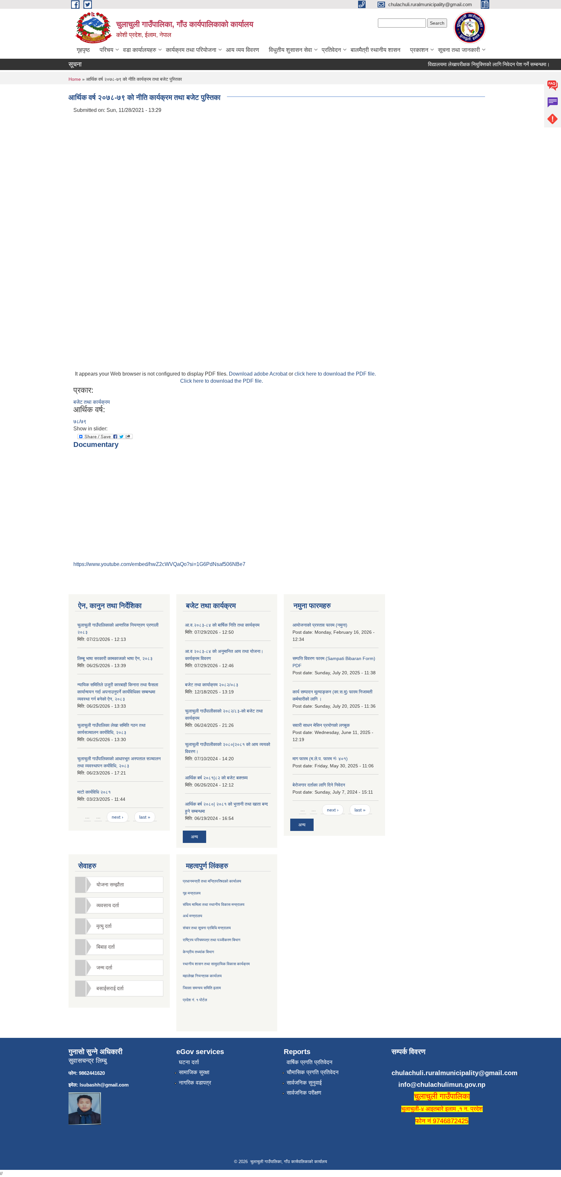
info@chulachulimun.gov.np (441, 1084)
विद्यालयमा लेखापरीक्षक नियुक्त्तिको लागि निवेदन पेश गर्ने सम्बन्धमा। (479, 64)
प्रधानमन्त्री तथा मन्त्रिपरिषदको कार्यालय (212, 881)
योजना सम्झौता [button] (110, 884)
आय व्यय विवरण (242, 50)
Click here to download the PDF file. (221, 381)
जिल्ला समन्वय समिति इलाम (202, 988)
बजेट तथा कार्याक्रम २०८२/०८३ (211, 684)
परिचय (106, 50)
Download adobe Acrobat (259, 374)
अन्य (194, 836)
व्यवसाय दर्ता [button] (107, 905)
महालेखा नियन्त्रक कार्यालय (202, 976)
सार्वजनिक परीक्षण (304, 1093)
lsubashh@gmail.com (104, 1084)
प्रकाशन (419, 50)
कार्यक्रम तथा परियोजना (191, 50)
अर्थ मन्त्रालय (192, 916)
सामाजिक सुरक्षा (194, 1072)
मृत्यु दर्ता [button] (104, 926)
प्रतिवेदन (331, 50)
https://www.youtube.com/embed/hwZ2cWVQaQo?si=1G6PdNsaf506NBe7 (159, 564)
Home (75, 79)
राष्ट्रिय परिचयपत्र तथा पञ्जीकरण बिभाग (211, 940)
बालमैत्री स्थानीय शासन (375, 50)
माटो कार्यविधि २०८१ (94, 792)
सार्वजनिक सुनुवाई (304, 1083)
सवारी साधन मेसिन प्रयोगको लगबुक (321, 725)
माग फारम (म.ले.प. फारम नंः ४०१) (320, 758)
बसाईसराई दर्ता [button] (110, 988)
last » (144, 817)
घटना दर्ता (189, 1062)
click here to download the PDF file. (335, 374)
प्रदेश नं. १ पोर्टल (195, 1000)
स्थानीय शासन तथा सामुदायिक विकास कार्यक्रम (216, 964)
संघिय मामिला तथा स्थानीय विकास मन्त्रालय (213, 904)
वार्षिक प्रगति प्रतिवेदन (309, 1062)
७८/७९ (79, 421)
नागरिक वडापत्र (195, 1083)
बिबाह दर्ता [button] (105, 947)
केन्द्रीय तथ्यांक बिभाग (198, 952)
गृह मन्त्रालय (192, 893)
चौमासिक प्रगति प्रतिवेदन (313, 1072)
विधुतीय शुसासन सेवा (290, 50)
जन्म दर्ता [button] (104, 967)
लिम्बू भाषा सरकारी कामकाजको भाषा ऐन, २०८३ (115, 658)
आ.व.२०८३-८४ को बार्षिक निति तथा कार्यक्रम (222, 625)
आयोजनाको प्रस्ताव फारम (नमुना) (320, 625)
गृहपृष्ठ (83, 50)
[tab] (119, 884)
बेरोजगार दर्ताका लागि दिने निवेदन (319, 784)
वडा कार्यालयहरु (139, 50)
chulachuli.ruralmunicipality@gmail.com (454, 1072)
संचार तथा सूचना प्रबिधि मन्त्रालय (207, 928)
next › (117, 817)
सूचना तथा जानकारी (459, 50)
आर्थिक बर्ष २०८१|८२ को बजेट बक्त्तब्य (216, 777)
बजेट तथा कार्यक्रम (91, 402)
